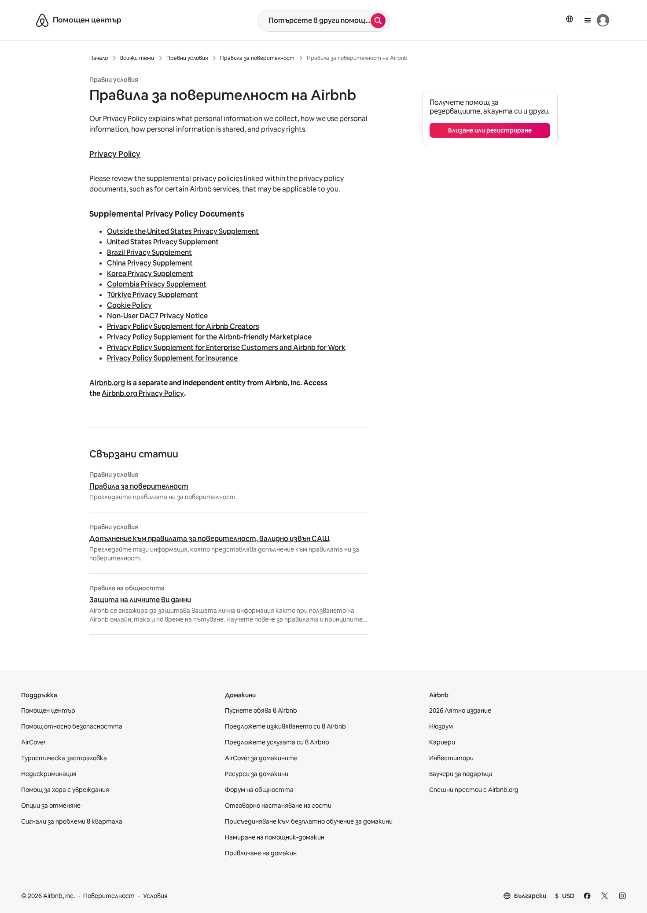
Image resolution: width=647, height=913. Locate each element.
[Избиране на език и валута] (569, 18)
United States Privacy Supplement (163, 242)
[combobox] (314, 20)
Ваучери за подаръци (460, 774)
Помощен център (48, 710)
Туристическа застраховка (64, 758)
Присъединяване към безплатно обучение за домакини (309, 821)
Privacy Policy (114, 154)
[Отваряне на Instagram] (622, 895)
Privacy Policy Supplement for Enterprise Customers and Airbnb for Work (226, 347)
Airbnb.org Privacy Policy (143, 393)
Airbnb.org (107, 382)
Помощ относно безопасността (71, 726)
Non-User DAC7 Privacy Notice (157, 315)
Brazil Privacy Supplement (149, 252)
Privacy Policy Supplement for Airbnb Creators (183, 326)
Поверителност (109, 896)
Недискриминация (49, 774)
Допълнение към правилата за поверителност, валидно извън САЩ (209, 538)
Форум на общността (259, 790)
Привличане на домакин (261, 853)
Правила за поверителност (138, 486)
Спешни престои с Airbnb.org (473, 790)
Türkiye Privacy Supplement (152, 294)
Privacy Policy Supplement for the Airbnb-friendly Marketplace (209, 337)
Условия (155, 896)
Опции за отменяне (51, 806)
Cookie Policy (129, 305)
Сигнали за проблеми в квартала (71, 821)
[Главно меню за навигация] (596, 20)
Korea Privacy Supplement (150, 273)
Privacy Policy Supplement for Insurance (172, 358)
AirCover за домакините (261, 758)
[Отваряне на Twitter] (604, 895)
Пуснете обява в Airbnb (261, 710)
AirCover (33, 742)
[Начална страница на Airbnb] (42, 20)
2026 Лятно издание (460, 710)
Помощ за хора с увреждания (65, 790)
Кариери (442, 742)
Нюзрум (441, 726)
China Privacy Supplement (150, 263)
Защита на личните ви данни (140, 600)
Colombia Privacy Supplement (156, 284)
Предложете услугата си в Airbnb (277, 742)
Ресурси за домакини (256, 774)
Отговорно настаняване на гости (278, 806)
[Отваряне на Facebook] (587, 895)
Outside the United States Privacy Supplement (183, 231)
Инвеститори (451, 758)
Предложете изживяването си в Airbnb (285, 726)
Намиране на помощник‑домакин (274, 837)
